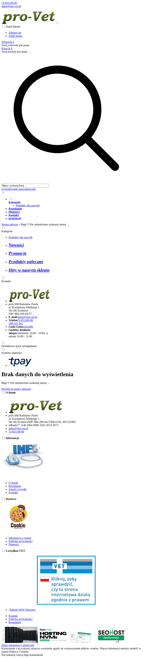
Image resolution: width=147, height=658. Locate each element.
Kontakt (6, 281)
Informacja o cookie (20, 537)
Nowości (16, 245)
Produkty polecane (26, 261)
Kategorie (7, 231)
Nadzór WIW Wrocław (22, 609)
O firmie (13, 482)
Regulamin (15, 486)
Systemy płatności (11, 352)
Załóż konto (15, 35)
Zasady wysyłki (18, 489)
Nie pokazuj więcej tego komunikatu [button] (22, 654)
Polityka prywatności (20, 541)
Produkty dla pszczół (27, 205)
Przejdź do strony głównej (16, 389)
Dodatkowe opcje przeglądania (19, 346)
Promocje (18, 253)
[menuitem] (70, 202)
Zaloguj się (15, 32)
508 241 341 (16, 323)
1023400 (28, 326)
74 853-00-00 (9, 2)
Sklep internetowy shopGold (17, 645)
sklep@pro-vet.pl (11, 6)
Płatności (14, 544)
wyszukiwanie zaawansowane (18, 189)
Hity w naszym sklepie (29, 270)
